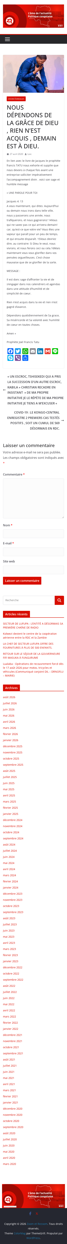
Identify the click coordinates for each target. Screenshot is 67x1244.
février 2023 (10, 955)
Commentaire (14, 474)
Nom (7, 525)
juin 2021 (9, 1072)
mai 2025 (8, 789)
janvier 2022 (10, 1029)
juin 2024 (9, 857)
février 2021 (10, 1096)
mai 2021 (8, 1078)
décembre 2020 (12, 1108)
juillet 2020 (10, 1139)
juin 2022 (9, 998)
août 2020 (9, 1133)
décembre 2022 (12, 967)
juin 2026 (9, 709)
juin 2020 (9, 1145)
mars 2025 (9, 801)
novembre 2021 (12, 1041)
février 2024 (10, 881)
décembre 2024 (12, 820)
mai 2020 (8, 1151)
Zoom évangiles (16, 99)
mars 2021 (9, 1090)
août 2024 (9, 844)
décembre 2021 (12, 1035)
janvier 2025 (10, 814)
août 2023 (9, 918)
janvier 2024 (10, 887)
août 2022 (9, 986)
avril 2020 (9, 1158)
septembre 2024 (13, 838)
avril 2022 (9, 1010)
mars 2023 (9, 949)
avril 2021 (9, 1084)
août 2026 (9, 697)
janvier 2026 (10, 740)
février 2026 (10, 734)
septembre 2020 (13, 1127)
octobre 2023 (11, 906)
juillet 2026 (10, 703)
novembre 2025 (12, 752)
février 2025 (10, 807)
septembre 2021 (13, 1053)
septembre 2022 (13, 979)
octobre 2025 (11, 758)
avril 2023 (9, 943)
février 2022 (10, 1022)
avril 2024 (9, 869)
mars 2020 (9, 1164)
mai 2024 (8, 863)
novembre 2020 (12, 1115)
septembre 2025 (13, 764)
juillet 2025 (10, 777)
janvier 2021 (10, 1102)
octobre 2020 (11, 1121)
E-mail (8, 543)
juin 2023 (9, 930)
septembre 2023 (13, 912)
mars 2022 (9, 1016)
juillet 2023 (10, 924)
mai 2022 (8, 1004)
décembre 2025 (12, 746)
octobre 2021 (11, 1047)
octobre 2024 (11, 832)
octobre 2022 (11, 973)
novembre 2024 (12, 826)
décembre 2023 (12, 893)
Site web (9, 561)
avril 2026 (9, 721)
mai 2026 (8, 715)
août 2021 (9, 1059)
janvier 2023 (10, 961)
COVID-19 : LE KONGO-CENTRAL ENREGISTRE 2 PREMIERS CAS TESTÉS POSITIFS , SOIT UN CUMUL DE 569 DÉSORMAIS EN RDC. (33, 420)
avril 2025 (9, 795)
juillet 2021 (10, 1065)
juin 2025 (9, 783)
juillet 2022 (10, 992)
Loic (30, 154)
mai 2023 (8, 936)
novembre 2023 (12, 900)
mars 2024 (9, 875)
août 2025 (9, 771)
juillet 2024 (10, 850)
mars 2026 (9, 728)
